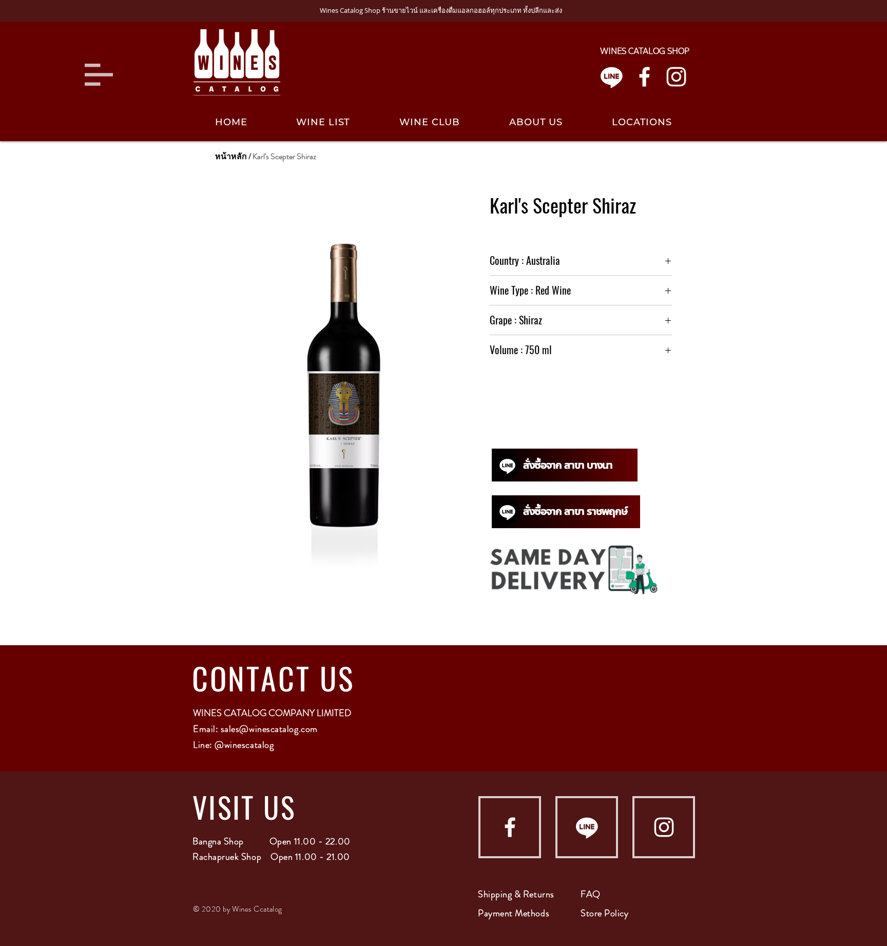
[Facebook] (644, 77)
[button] (99, 75)
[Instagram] (676, 77)
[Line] (612, 77)
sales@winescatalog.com (269, 729)
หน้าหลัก (231, 156)
